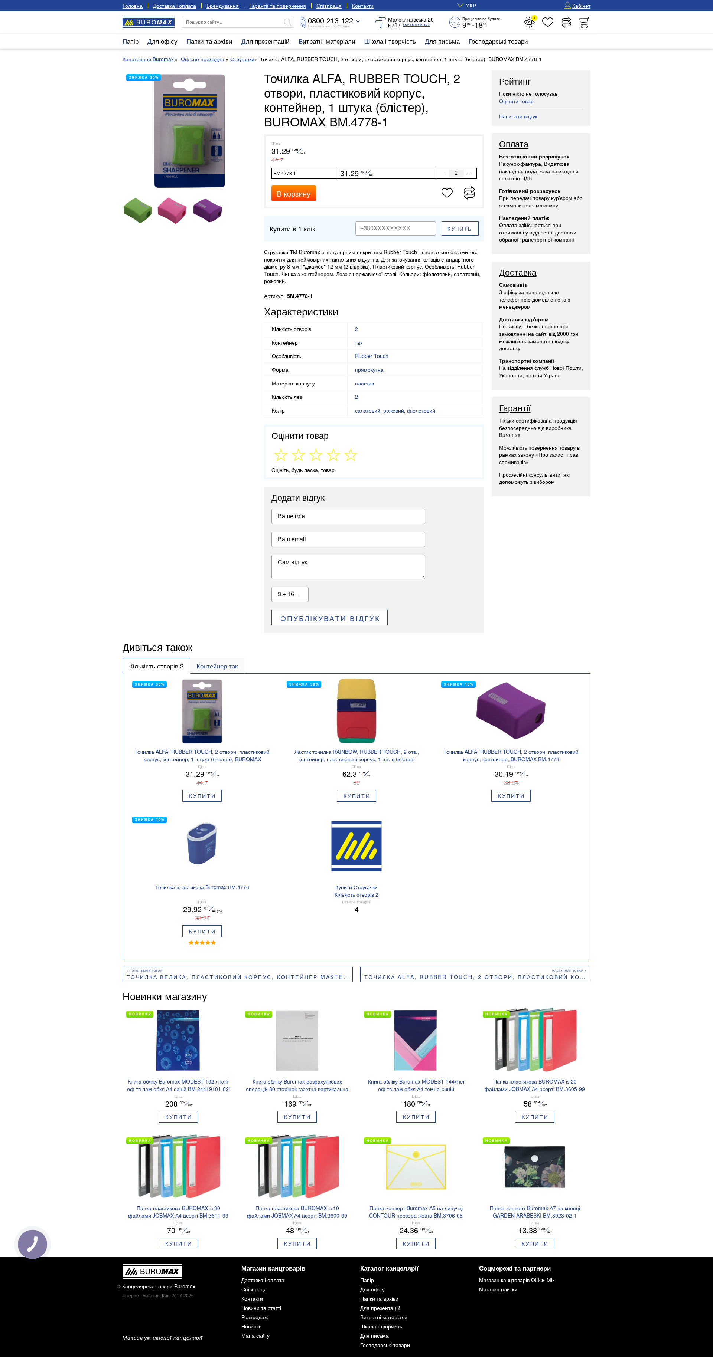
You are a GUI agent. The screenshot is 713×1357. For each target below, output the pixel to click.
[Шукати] (288, 22)
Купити (202, 795)
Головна (133, 5)
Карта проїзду (416, 24)
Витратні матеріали (327, 41)
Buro (154, 22)
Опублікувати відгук (330, 618)
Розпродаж (254, 1317)
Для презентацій (265, 41)
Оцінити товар (516, 101)
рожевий (393, 410)
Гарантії (515, 408)
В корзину (293, 193)
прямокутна (369, 369)
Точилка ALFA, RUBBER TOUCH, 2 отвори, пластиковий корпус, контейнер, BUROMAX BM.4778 (477, 976)
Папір (131, 41)
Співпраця (329, 5)
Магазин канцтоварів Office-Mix (517, 1280)
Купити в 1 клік (292, 228)
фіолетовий (421, 410)
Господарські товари (498, 41)
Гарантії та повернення (277, 5)
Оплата (513, 144)
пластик (364, 383)
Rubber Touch (371, 355)
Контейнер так (217, 665)
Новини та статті (261, 1307)
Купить (459, 228)
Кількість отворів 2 (156, 665)
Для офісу (162, 41)
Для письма (442, 41)
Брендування (222, 5)
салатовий (367, 410)
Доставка (518, 272)
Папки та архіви (209, 41)
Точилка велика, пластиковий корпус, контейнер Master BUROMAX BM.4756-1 (240, 976)
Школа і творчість (390, 41)
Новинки (251, 1326)
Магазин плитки (498, 1289)
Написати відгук (518, 116)
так (358, 342)
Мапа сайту (255, 1335)
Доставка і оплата (174, 5)
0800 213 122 (330, 20)
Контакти (363, 5)
